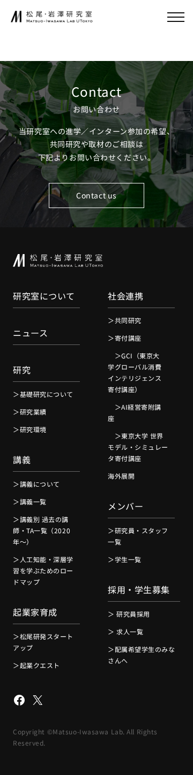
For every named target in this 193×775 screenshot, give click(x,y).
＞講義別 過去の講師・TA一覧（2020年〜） (41, 530)
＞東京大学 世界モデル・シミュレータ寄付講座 (138, 447)
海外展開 (121, 475)
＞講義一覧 (30, 501)
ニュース (30, 332)
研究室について (44, 295)
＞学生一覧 (125, 559)
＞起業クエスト (36, 665)
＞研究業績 (30, 411)
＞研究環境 (30, 429)
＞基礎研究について (43, 393)
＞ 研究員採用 (129, 613)
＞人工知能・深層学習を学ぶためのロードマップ (43, 570)
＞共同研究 (125, 320)
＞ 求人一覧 (125, 631)
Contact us (96, 195)
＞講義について (36, 483)
